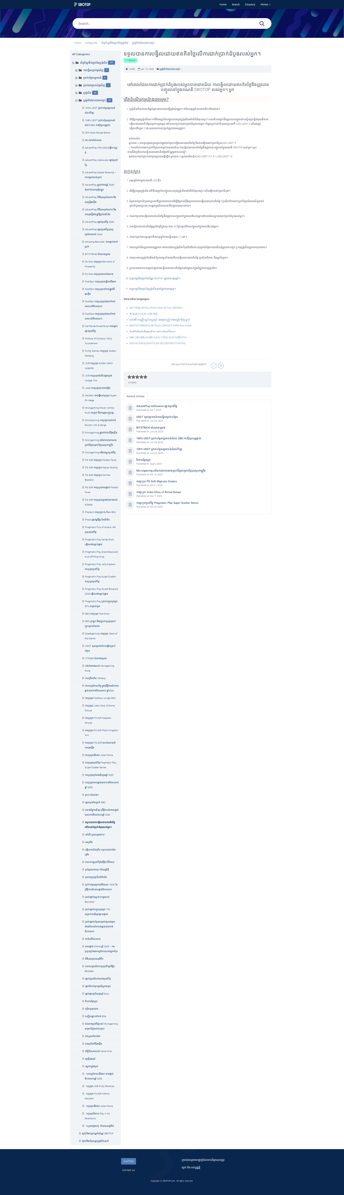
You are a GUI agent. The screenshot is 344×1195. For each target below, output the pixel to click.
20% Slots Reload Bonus (97, 132)
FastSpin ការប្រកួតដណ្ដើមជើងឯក (100, 281)
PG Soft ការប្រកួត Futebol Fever (100, 460)
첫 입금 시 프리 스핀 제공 (143, 313)
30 (95, 93)
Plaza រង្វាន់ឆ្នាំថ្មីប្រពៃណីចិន (97, 519)
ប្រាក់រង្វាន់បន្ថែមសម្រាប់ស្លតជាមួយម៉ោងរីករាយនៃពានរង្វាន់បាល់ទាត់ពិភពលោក (100, 926)
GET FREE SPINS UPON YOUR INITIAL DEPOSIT (156, 307)
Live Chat (128, 1161)
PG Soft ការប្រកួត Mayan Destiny (101, 467)
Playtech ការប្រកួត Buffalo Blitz (100, 512)
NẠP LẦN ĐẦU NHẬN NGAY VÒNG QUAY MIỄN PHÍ (158, 337)
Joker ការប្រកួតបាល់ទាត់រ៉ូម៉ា (97, 388)
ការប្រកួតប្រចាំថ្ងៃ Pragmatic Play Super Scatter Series (167, 503)
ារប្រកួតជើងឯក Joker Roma (99, 1106)
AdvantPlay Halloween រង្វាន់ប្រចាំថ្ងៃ (156, 406)
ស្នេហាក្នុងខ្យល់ (91, 1066)
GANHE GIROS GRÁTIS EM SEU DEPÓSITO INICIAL (157, 343)
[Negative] (220, 364)
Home (77, 42)
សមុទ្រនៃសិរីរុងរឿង (93, 1043)
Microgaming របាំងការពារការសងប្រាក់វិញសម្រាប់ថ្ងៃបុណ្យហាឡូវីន (171, 470)
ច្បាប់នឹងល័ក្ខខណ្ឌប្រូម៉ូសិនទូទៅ (95, 1141)
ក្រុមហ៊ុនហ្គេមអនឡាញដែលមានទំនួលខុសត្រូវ (203, 1159)
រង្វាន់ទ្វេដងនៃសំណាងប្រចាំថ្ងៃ (98, 978)
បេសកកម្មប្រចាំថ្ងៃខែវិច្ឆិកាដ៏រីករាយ (99, 862)
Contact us (128, 1170)
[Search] (262, 23)
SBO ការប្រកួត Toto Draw (97, 613)
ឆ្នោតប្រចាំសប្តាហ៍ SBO (95, 802)
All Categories (81, 54)
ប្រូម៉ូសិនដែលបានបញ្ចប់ (143, 42)
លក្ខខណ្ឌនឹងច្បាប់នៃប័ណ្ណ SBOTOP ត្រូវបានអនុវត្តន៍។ (154, 278)
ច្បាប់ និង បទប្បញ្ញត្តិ (191, 1167)
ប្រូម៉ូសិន (87, 92)
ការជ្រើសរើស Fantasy (95, 678)
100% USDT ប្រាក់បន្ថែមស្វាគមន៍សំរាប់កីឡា (159, 449)
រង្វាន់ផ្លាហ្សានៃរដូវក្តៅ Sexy (97, 993)
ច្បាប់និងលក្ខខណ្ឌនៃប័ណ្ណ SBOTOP (97, 1133)
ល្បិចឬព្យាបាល (91, 1008)
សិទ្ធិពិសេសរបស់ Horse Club (98, 1051)
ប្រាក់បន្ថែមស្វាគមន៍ (92, 77)
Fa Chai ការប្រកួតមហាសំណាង (99, 274)
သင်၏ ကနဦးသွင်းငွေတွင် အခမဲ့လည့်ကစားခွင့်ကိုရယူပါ (159, 319)
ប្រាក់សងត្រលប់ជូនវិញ (94, 85)
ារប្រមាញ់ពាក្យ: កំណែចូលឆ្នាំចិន (99, 1126)
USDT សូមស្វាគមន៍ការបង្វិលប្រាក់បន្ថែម (157, 417)
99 (109, 100)
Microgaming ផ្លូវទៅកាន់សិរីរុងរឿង (101, 432)
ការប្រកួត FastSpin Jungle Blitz (100, 698)
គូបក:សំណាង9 (92, 795)
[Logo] (82, 4)
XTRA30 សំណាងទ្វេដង (96, 658)
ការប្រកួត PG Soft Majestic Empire (156, 481)
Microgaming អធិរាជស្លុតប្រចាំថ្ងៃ (100, 452)
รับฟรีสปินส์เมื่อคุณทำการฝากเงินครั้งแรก (152, 331)
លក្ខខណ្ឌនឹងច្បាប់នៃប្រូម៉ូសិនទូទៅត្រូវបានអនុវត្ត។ (152, 288)
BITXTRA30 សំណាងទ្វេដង (97, 254)
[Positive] (213, 364)
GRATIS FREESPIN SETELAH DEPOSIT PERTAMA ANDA (160, 325)
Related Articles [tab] (135, 396)
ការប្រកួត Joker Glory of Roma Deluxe (158, 492)
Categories (91, 42)
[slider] (137, 377)
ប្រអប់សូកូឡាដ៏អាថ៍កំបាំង (96, 877)
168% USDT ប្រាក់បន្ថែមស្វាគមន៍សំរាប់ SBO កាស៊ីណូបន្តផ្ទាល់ (168, 438)
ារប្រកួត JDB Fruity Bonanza (99, 1086)
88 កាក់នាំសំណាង (93, 140)
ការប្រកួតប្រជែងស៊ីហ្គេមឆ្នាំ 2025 (99, 775)
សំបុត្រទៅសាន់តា (92, 1036)
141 (111, 62)
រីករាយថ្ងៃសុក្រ (91, 1001)
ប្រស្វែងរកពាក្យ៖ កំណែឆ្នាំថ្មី (97, 869)
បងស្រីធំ (88, 842)
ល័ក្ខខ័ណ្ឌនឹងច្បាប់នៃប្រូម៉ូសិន (115, 42)
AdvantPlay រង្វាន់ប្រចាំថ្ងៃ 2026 (99, 222)
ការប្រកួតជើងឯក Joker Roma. (99, 755)
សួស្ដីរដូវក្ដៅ (90, 1058)
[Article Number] (127, 69)
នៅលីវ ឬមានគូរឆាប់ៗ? (95, 834)
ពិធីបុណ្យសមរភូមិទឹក (94, 958)
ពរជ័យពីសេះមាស (93, 939)
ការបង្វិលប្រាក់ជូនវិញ (93, 70)
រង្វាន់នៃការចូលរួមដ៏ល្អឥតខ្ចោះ (98, 986)
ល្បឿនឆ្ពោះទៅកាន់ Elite (95, 1016)
